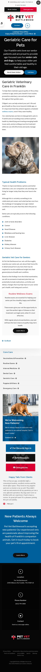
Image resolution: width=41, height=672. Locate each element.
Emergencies (28, 9)
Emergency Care (10, 388)
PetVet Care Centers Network (23, 663)
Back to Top (20, 655)
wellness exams (7, 111)
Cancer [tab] (7, 225)
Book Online (12, 9)
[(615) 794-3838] (30, 72)
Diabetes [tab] (8, 240)
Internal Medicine (10, 368)
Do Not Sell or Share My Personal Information (25, 651)
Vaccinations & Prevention (13, 358)
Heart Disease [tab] (10, 229)
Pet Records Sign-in (21, 448)
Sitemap (34, 653)
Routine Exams (9, 363)
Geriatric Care (8, 378)
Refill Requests (22, 457)
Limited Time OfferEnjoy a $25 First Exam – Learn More (19, 33)
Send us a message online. (20, 624)
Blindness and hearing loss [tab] (15, 233)
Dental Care (8, 373)
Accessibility (20, 653)
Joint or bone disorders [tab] (13, 222)
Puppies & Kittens (10, 383)
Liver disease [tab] (10, 237)
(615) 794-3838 (21, 5)
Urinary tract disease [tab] (12, 248)
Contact (17, 25)
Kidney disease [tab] (10, 244)
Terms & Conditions (9, 653)
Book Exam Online (13, 72)
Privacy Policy (7, 651)
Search (28, 653)
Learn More (20, 331)
